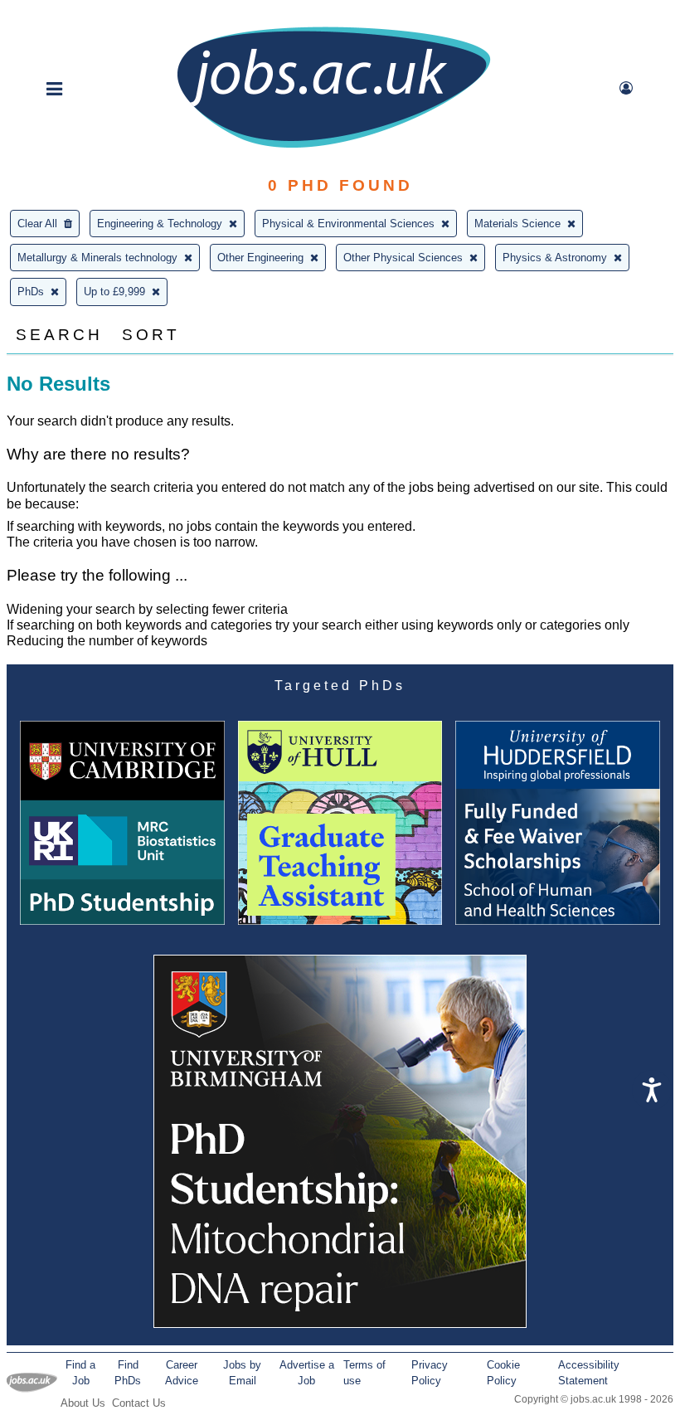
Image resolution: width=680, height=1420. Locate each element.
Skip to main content (66, 14)
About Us (83, 1403)
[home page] (333, 146)
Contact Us (139, 1403)
